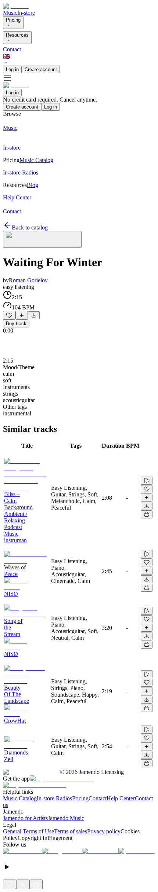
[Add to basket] (146, 514)
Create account (41, 69)
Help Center (121, 798)
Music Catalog (20, 798)
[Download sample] (34, 315)
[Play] (42, 239)
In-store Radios (54, 798)
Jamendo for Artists (25, 818)
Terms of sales (70, 831)
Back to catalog (30, 227)
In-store (26, 13)
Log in (12, 69)
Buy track (16, 323)
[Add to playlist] (21, 315)
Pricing (13, 20)
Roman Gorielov (28, 280)
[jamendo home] (16, 6)
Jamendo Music (66, 818)
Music (10, 13)
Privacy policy (104, 831)
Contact (12, 49)
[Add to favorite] (9, 315)
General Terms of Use (28, 831)
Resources (17, 35)
